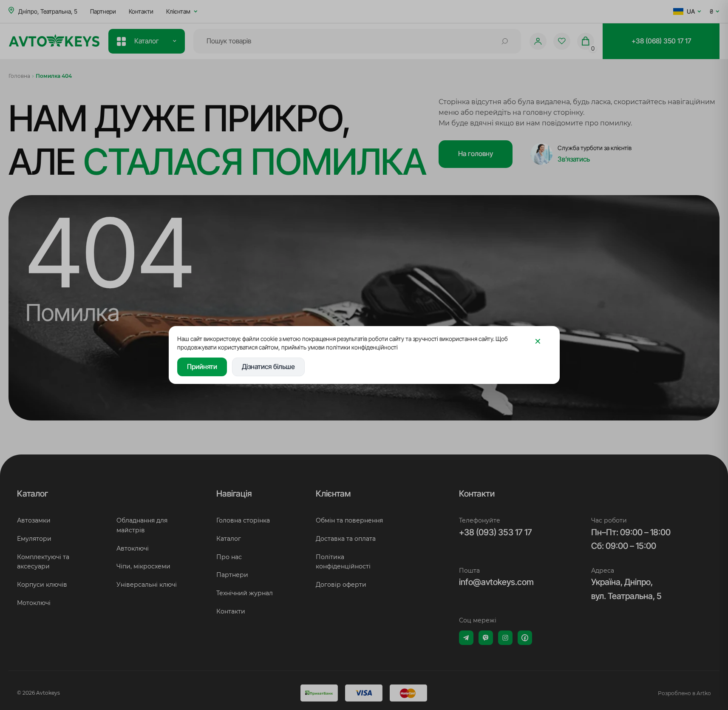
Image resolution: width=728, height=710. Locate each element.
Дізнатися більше (268, 366)
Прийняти (202, 366)
